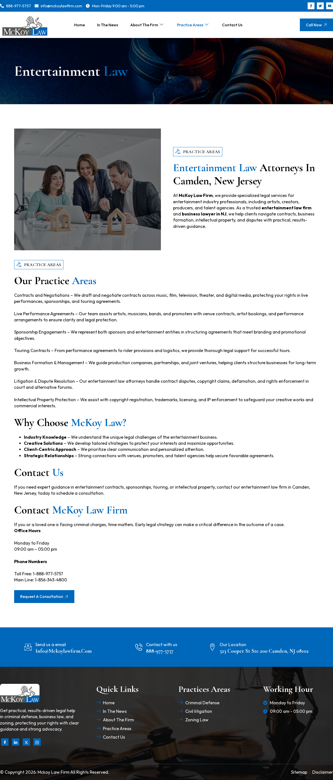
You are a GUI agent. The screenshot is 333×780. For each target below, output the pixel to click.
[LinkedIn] (15, 742)
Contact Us (232, 24)
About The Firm (144, 24)
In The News (107, 24)
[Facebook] (5, 742)
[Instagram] (37, 742)
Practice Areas (190, 24)
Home (79, 24)
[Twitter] (26, 742)
